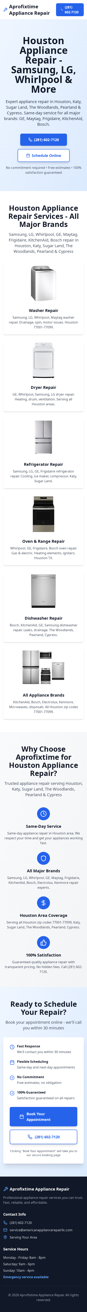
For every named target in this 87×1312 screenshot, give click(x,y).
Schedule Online (46, 155)
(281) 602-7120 (72, 9)
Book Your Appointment (39, 1116)
